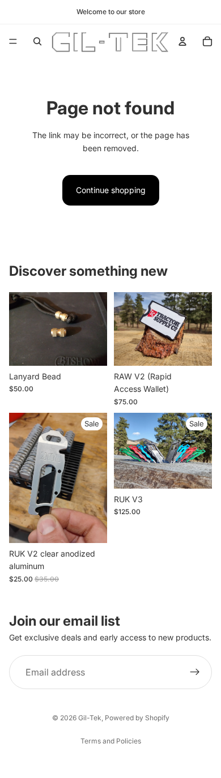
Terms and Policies (110, 741)
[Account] (182, 41)
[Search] (37, 41)
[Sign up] (195, 672)
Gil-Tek (89, 717)
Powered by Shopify (137, 717)
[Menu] (13, 41)
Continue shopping (111, 190)
